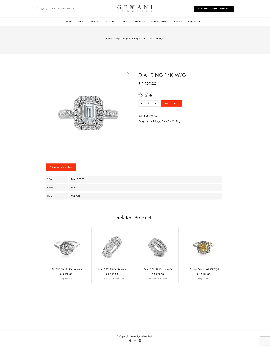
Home (69, 21)
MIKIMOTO (140, 21)
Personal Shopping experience (214, 8)
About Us (177, 21)
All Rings (155, 121)
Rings (179, 121)
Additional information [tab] (61, 167)
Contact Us (194, 21)
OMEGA (125, 21)
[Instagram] (140, 340)
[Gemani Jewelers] (135, 9)
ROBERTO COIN (158, 21)
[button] (127, 73)
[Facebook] (130, 340)
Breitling (110, 21)
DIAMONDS (168, 121)
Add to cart (171, 103)
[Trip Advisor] (135, 340)
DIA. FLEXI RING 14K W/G (112, 269)
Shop (81, 21)
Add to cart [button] (66, 283)
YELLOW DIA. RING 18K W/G (66, 269)
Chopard (94, 21)
